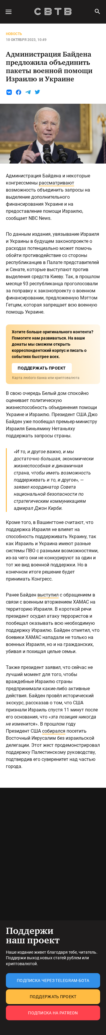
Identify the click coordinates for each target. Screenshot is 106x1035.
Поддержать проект (53, 996)
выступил (48, 595)
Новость (14, 34)
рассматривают (56, 183)
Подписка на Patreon (53, 1013)
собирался (53, 731)
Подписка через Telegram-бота (53, 980)
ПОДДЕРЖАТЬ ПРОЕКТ (42, 368)
